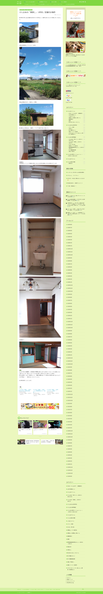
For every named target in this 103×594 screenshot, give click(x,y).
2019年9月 (69, 476)
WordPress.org (70, 582)
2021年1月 (69, 427)
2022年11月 (69, 361)
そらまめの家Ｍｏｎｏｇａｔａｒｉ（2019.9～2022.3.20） (51, 4)
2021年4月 (69, 418)
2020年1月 (69, 464)
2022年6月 (69, 376)
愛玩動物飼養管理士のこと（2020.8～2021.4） (77, 148)
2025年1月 (69, 282)
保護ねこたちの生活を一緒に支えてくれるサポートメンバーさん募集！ (75, 55)
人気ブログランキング (70, 93)
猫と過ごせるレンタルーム (77, 122)
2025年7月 (69, 263)
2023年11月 (69, 324)
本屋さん (76, 128)
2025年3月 (69, 276)
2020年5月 (69, 452)
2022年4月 (69, 382)
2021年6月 (69, 412)
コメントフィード (71, 581)
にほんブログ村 (69, 97)
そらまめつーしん (76, 111)
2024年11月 (69, 288)
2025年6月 (69, 266)
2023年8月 (69, 333)
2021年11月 (69, 397)
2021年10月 (70, 400)
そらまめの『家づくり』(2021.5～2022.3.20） (77, 140)
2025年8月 (69, 260)
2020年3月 (69, 458)
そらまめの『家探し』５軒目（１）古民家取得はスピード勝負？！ (39, 391)
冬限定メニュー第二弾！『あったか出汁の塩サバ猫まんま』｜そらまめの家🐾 (76, 205)
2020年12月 (70, 430)
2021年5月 (69, 415)
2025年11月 (69, 251)
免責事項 (28, 592)
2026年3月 (69, 239)
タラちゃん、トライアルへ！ (73, 175)
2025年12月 (70, 248)
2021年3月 (69, 421)
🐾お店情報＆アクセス (42, 1)
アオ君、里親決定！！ (71, 186)
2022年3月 (69, 385)
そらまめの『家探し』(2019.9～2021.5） (26, 9)
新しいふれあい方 (70, 195)
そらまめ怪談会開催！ (71, 199)
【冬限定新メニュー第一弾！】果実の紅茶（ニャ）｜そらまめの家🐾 (76, 213)
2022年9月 (69, 367)
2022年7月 (69, 373)
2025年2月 (69, 279)
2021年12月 (70, 394)
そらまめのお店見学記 (70, 4)
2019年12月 (70, 467)
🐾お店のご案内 (53, 1)
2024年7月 (69, 300)
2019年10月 (70, 473)
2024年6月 (69, 303)
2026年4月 (69, 236)
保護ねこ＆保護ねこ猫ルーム (77, 117)
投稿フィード (70, 579)
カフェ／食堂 (77, 127)
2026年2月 (69, 242)
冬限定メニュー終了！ (71, 212)
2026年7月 (69, 227)
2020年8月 (69, 442)
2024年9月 (69, 294)
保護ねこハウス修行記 (77, 145)
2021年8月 (69, 406)
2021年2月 (69, 424)
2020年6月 (69, 449)
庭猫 (77, 120)
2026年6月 (69, 230)
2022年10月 (70, 364)
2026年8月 (69, 224)
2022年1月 (69, 391)
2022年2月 (69, 388)
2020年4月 (69, 455)
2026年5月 (69, 233)
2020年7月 (69, 445)
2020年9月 (69, 439)
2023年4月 (69, 345)
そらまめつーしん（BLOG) (30, 4)
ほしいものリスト (76, 18)
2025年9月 (69, 257)
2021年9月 (69, 403)
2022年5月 (69, 379)
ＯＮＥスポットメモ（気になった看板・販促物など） (77, 134)
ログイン (69, 577)
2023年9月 (69, 330)
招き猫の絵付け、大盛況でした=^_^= (75, 183)
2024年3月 (69, 312)
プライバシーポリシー (22, 592)
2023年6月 (69, 339)
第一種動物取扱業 (71, 558)
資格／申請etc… (76, 151)
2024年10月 (70, 291)
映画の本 (76, 163)
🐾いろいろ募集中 (63, 1)
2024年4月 (69, 309)
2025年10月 (70, 254)
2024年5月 (69, 306)
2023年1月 (69, 354)
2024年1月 (69, 318)
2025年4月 (69, 273)
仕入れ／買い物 (77, 144)
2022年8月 (69, 370)
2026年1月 (69, 245)
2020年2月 (69, 461)
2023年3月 (69, 348)
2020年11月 (69, 433)
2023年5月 (69, 342)
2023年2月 (69, 351)
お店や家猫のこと (77, 114)
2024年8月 (69, 297)
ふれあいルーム (77, 116)
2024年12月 (70, 285)
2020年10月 (70, 436)
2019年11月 (69, 470)
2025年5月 (69, 270)
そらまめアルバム (76, 158)
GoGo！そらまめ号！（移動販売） (77, 113)
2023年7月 (69, 336)
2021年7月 (69, 409)
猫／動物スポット (77, 130)
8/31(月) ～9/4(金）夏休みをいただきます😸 (76, 179)
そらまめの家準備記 (76, 137)
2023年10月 (70, 327)
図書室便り (77, 119)
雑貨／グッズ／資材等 (77, 131)
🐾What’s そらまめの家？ (29, 1)
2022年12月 (70, 357)
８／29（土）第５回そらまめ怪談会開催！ (76, 172)
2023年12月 (70, 321)
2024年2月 (69, 315)
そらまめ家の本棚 (76, 161)
